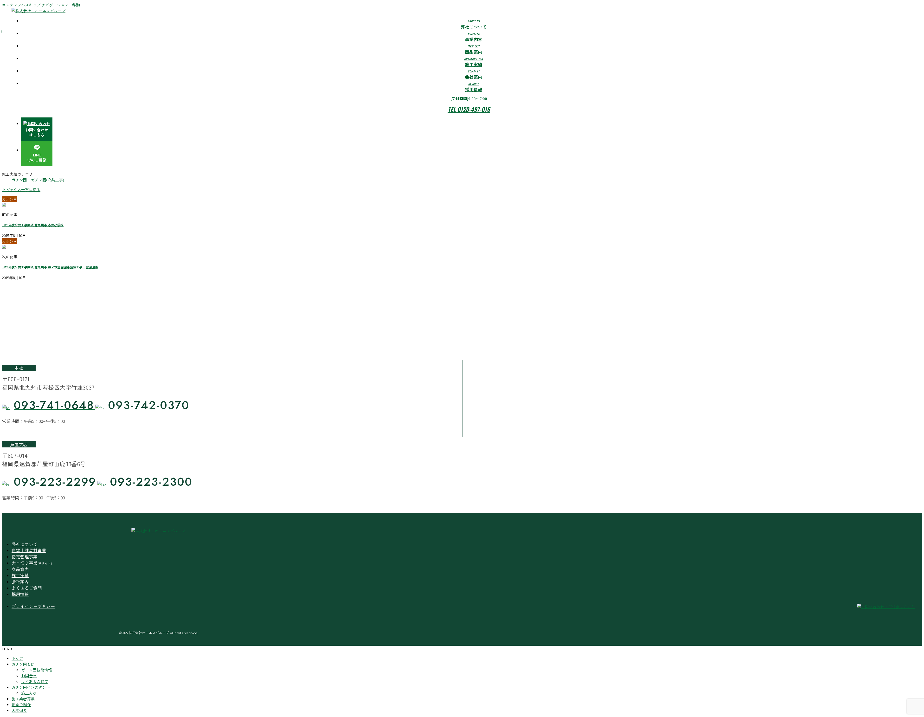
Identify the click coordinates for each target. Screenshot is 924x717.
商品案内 (20, 569)
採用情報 (20, 594)
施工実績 (20, 575)
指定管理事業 (25, 556)
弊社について (25, 544)
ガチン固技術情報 (36, 670)
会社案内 (20, 581)
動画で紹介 (21, 704)
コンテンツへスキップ (21, 5)
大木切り (19, 710)
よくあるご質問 (27, 588)
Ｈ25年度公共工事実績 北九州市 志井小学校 (33, 225)
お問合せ (29, 675)
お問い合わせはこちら (36, 132)
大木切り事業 (32, 563)
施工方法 (29, 693)
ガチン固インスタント (31, 687)
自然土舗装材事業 (29, 550)
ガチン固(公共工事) (47, 180)
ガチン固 (19, 180)
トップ (17, 658)
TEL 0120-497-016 (469, 109)
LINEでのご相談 (36, 157)
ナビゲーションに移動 (60, 5)
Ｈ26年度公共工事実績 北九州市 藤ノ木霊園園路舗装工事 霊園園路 (50, 267)
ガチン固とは (23, 664)
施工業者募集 (23, 699)
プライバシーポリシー (33, 606)
